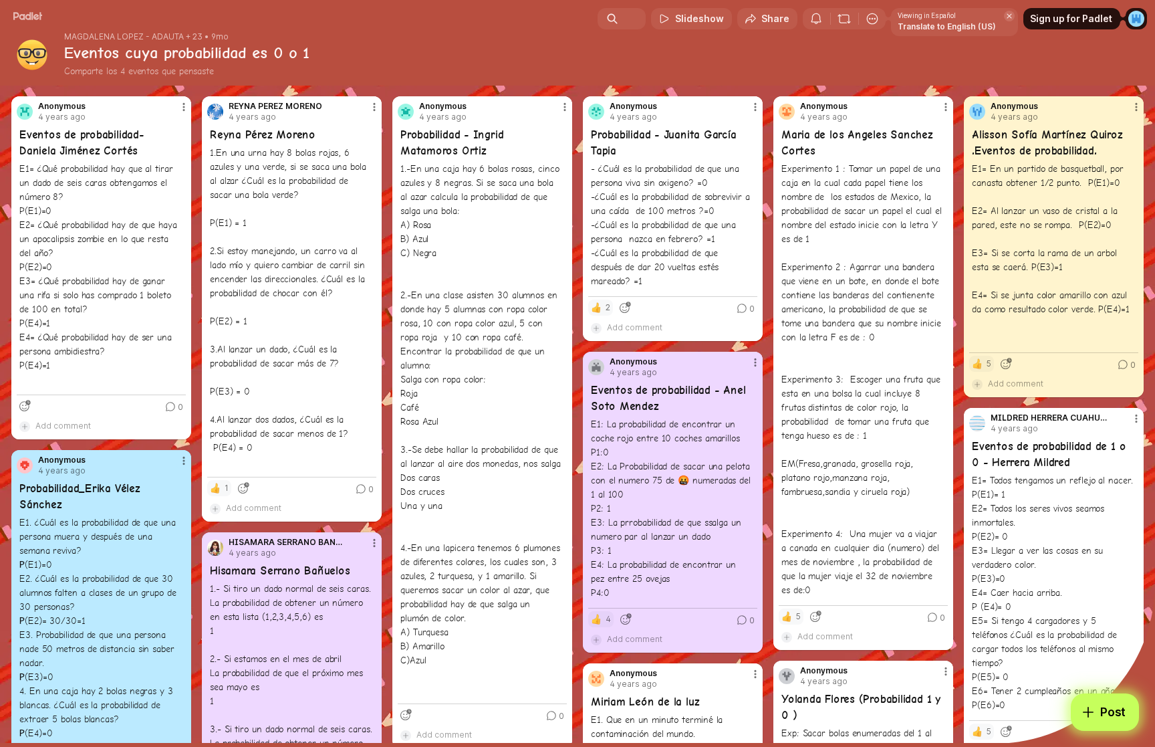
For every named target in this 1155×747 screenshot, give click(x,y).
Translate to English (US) (947, 26)
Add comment (63, 426)
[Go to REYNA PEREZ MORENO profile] (215, 112)
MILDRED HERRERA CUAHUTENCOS (1050, 418)
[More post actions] (183, 107)
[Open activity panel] (816, 18)
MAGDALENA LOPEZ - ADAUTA (124, 36)
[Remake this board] (844, 18)
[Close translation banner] (1009, 16)
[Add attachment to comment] (24, 426)
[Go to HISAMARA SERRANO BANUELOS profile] (215, 548)
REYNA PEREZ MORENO (275, 106)
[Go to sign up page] (1136, 18)
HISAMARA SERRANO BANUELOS (288, 542)
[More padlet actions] (872, 18)
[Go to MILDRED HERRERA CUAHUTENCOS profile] (977, 423)
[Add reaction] (25, 406)
